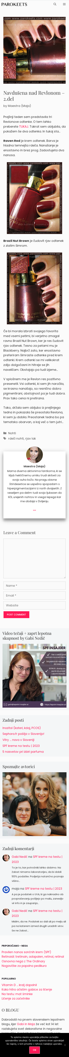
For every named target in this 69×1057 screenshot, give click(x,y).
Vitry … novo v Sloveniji (18, 740)
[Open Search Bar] (55, 4)
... (34, 508)
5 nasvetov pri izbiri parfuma (23, 752)
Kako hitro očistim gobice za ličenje (27, 990)
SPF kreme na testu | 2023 (21, 746)
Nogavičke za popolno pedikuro (24, 966)
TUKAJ (23, 126)
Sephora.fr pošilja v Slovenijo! (23, 734)
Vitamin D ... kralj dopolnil (19, 985)
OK (34, 1050)
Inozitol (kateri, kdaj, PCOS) (22, 728)
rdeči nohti (16, 438)
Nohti (12, 433)
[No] (64, 1045)
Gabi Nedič (19, 857)
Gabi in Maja (26, 1024)
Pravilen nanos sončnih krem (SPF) (26, 952)
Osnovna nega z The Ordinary (23, 961)
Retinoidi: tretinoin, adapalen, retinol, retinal (33, 957)
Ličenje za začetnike (16, 999)
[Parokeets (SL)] (14, 4)
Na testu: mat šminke (17, 994)
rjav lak (30, 438)
